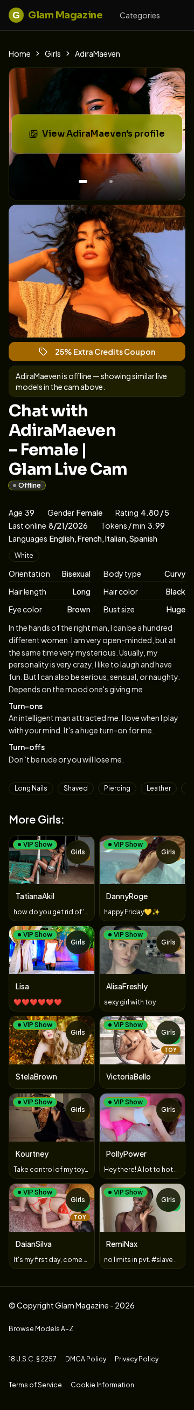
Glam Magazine (57, 15)
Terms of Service (35, 1385)
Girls (53, 53)
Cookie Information (102, 1385)
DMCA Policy (85, 1359)
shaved (76, 788)
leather (159, 788)
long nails (31, 788)
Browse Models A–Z (41, 1329)
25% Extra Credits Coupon (110, 354)
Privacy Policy (136, 1359)
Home (20, 53)
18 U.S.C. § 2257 (33, 1359)
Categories (140, 15)
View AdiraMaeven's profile (110, 137)
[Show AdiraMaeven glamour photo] (111, 181)
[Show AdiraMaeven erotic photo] (83, 181)
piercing (117, 788)
